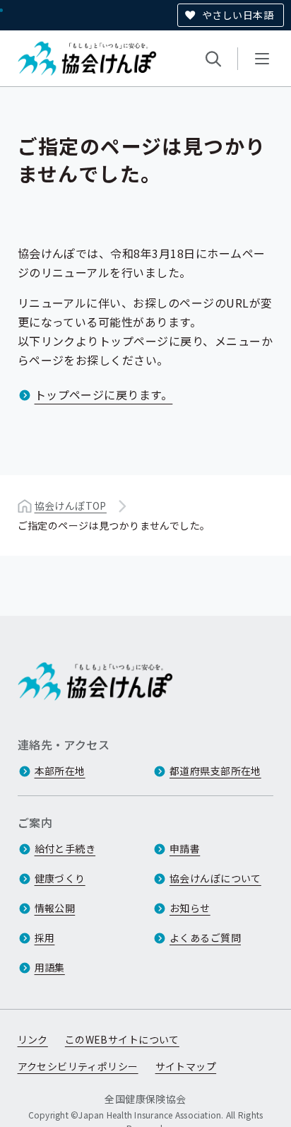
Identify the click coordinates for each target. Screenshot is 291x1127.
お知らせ (190, 908)
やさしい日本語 (237, 15)
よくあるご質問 (205, 937)
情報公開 (55, 908)
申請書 (185, 848)
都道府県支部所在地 (215, 771)
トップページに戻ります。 (104, 394)
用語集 (50, 967)
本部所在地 (60, 771)
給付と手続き (65, 848)
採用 (45, 937)
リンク (33, 1039)
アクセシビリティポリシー (78, 1066)
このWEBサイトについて (122, 1039)
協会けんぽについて (215, 878)
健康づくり (60, 878)
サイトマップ (186, 1066)
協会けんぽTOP (71, 505)
